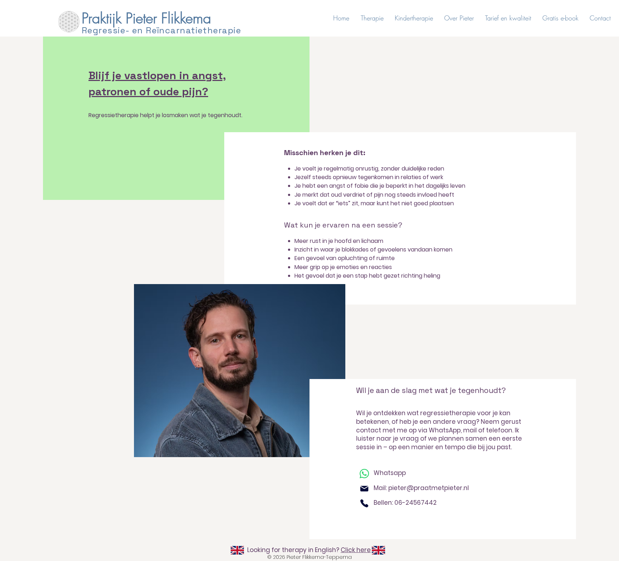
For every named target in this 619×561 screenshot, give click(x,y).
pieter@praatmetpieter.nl (428, 488)
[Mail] (364, 488)
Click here (356, 550)
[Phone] (364, 503)
